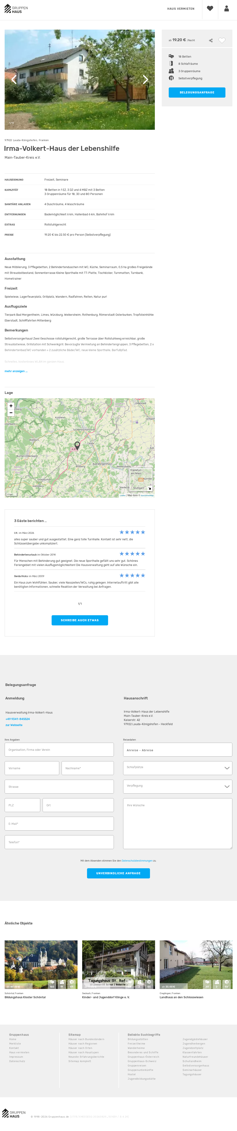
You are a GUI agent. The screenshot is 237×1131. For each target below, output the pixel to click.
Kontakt (14, 1048)
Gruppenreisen (137, 1065)
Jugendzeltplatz (193, 1048)
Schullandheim (192, 1061)
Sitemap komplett (80, 1061)
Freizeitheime (136, 1043)
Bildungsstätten (138, 1039)
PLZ (11, 805)
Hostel (132, 1074)
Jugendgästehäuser (195, 1039)
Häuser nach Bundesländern (86, 1039)
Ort (49, 805)
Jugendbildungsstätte (142, 1078)
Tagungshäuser (192, 1074)
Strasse (14, 786)
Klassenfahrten (192, 1052)
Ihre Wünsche (136, 805)
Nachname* (73, 768)
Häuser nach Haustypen (84, 1052)
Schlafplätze (135, 767)
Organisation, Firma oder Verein (29, 749)
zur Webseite (14, 725)
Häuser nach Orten (80, 1048)
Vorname (14, 768)
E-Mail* (13, 823)
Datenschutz (17, 1061)
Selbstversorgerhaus (196, 1065)
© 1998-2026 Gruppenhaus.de (80, 1116)
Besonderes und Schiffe (143, 1052)
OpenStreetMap (147, 495)
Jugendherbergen (194, 1043)
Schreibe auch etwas (80, 620)
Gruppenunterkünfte (140, 1070)
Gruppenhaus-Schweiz (142, 1061)
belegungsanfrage (197, 92)
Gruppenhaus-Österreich (143, 1056)
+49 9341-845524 (18, 719)
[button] (79, 446)
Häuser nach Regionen (83, 1043)
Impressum (16, 1056)
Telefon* (14, 842)
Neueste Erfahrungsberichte (86, 1056)
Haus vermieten (180, 8)
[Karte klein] (149, 488)
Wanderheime (136, 1048)
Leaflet (122, 495)
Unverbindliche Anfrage (118, 873)
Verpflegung (135, 785)
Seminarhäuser (192, 1070)
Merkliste (15, 1043)
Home (12, 1039)
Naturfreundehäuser (195, 1056)
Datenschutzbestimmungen (137, 860)
